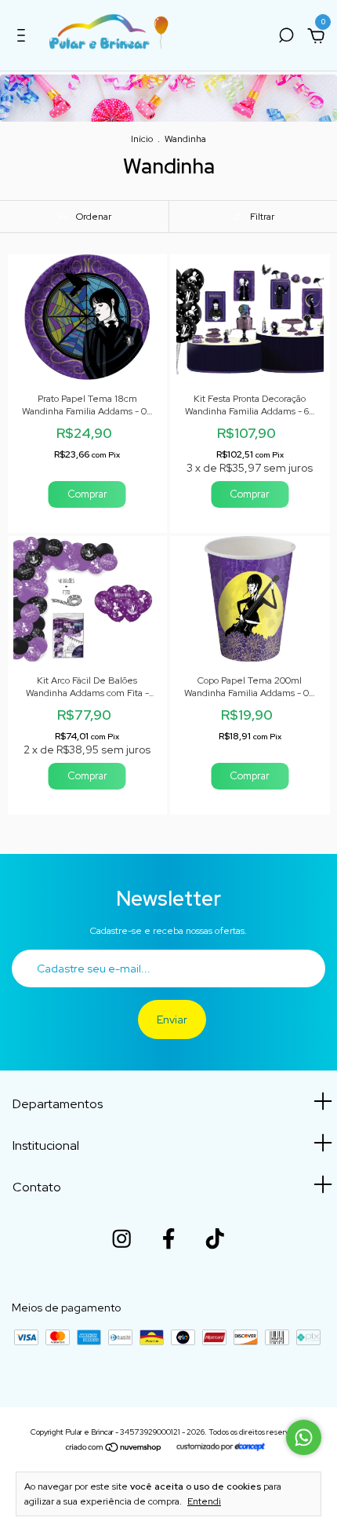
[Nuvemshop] (114, 1448)
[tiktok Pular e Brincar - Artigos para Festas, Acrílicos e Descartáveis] (215, 1238)
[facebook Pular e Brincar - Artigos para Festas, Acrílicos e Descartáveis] (168, 1238)
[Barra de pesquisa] (286, 38)
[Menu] (24, 38)
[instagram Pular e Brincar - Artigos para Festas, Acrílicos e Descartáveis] (121, 1238)
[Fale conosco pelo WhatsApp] (303, 1437)
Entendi (204, 1501)
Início (142, 139)
